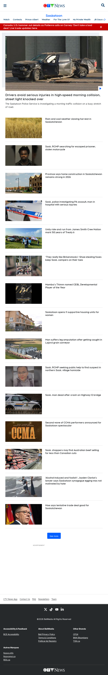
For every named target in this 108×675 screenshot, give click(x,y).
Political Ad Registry (47, 641)
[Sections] (5, 5)
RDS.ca (6, 660)
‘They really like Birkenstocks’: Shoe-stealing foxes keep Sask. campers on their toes (73, 258)
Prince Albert (31, 19)
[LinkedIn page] (62, 609)
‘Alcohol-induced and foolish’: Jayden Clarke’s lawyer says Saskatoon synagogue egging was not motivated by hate (73, 480)
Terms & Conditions (47, 637)
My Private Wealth (82, 19)
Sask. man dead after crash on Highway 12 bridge (73, 395)
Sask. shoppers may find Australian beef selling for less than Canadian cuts (72, 452)
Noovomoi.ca (9, 656)
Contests (17, 19)
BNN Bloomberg (80, 637)
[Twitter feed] (45, 609)
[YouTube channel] (56, 609)
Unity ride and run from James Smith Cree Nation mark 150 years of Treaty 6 (73, 231)
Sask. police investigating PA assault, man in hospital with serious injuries (70, 203)
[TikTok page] (51, 609)
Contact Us (25, 599)
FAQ (34, 599)
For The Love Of (62, 19)
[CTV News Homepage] (54, 5)
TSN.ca (76, 641)
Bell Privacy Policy (46, 634)
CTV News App (10, 599)
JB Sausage (100, 19)
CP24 (75, 634)
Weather (46, 19)
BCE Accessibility (11, 634)
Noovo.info (8, 653)
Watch (6, 19)
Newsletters (43, 599)
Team (54, 599)
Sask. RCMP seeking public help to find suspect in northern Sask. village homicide (73, 369)
